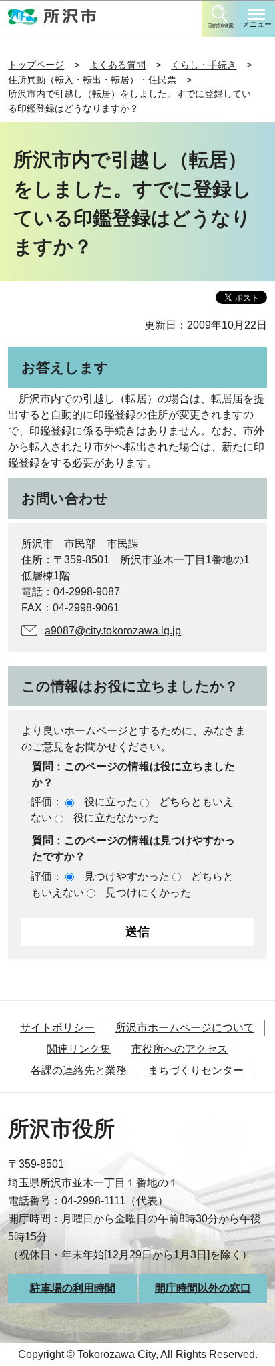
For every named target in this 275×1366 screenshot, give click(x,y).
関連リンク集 (79, 1049)
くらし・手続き (203, 64)
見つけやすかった (127, 876)
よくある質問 (117, 64)
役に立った (111, 801)
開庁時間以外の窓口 (203, 1288)
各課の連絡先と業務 (79, 1070)
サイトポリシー (57, 1027)
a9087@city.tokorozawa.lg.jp (113, 630)
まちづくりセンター (196, 1070)
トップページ (36, 64)
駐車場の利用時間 (72, 1288)
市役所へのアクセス (179, 1049)
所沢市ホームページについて (184, 1027)
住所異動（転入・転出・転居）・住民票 (92, 79)
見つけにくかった (148, 892)
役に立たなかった (116, 817)
